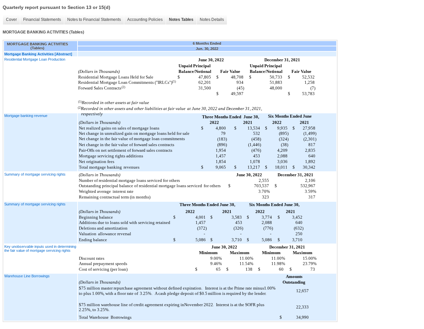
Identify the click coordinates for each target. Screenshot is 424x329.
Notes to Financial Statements (94, 19)
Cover (11, 19)
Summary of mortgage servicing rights (35, 174)
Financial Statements (42, 19)
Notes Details (212, 19)
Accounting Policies (145, 19)
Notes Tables (181, 19)
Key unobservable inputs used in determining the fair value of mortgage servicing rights (40, 248)
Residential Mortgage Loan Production (34, 59)
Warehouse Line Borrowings (27, 276)
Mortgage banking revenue (25, 116)
